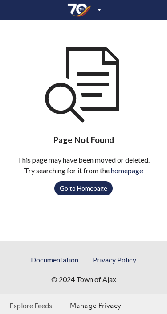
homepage (127, 170)
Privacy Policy (114, 259)
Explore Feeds (30, 305)
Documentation (54, 259)
